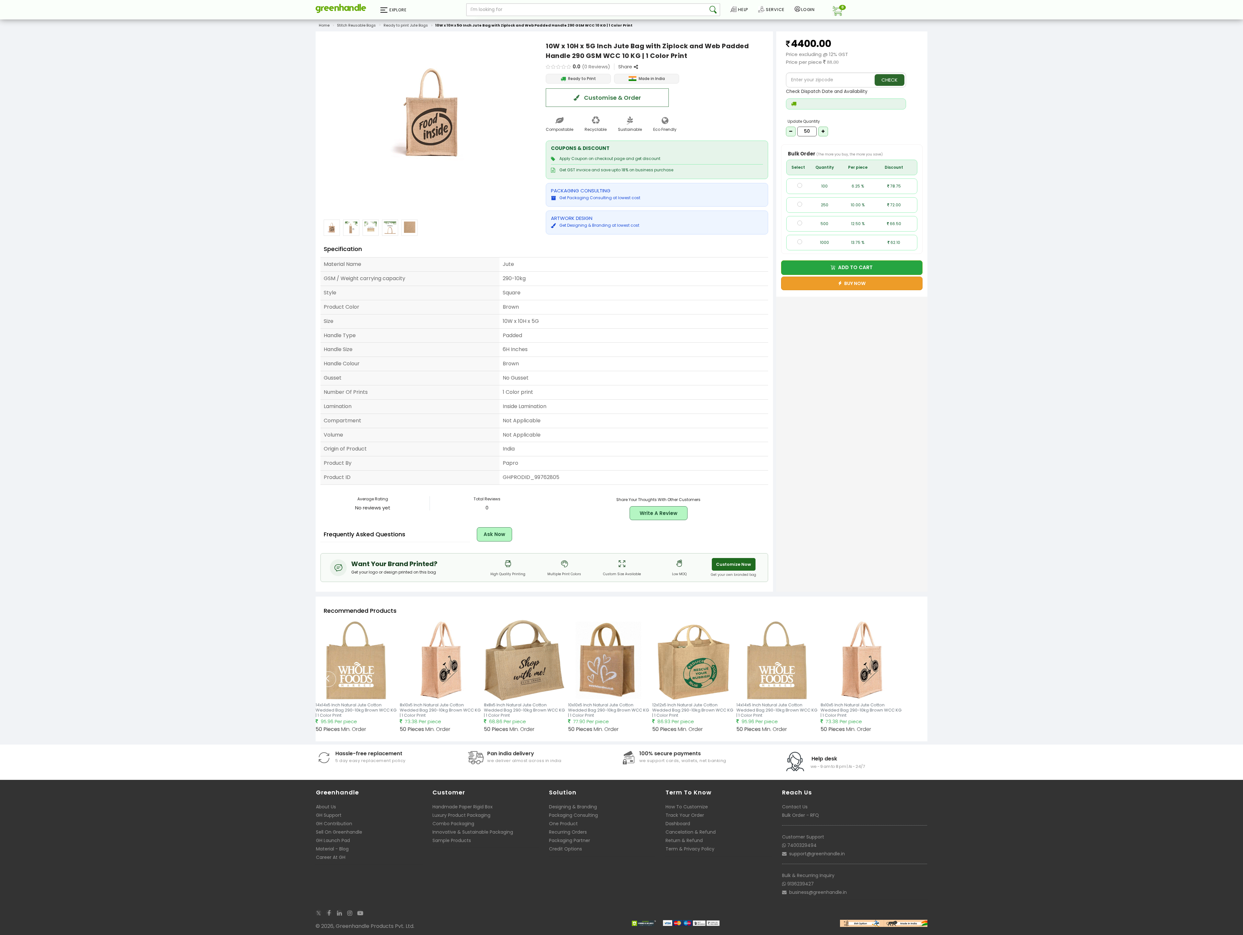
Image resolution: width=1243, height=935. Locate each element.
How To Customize (687, 807)
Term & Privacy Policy (690, 849)
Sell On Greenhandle (339, 832)
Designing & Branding (573, 807)
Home (324, 25)
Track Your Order (685, 815)
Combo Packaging (453, 823)
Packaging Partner (569, 840)
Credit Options (565, 849)
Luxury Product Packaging (461, 815)
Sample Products (451, 840)
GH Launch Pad (333, 840)
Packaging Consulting (573, 815)
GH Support (329, 815)
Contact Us (795, 807)
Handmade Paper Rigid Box (462, 807)
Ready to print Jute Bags (406, 25)
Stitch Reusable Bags (356, 25)
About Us (326, 807)
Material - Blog (332, 849)
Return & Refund (684, 840)
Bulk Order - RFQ (800, 815)
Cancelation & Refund (691, 832)
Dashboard (678, 823)
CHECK (889, 79)
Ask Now (494, 534)
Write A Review (658, 513)
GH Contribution (334, 823)
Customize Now (733, 564)
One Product (563, 823)
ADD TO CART (854, 267)
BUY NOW (854, 283)
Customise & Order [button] (612, 98)
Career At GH (330, 857)
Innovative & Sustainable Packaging (472, 832)
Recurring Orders (568, 832)
